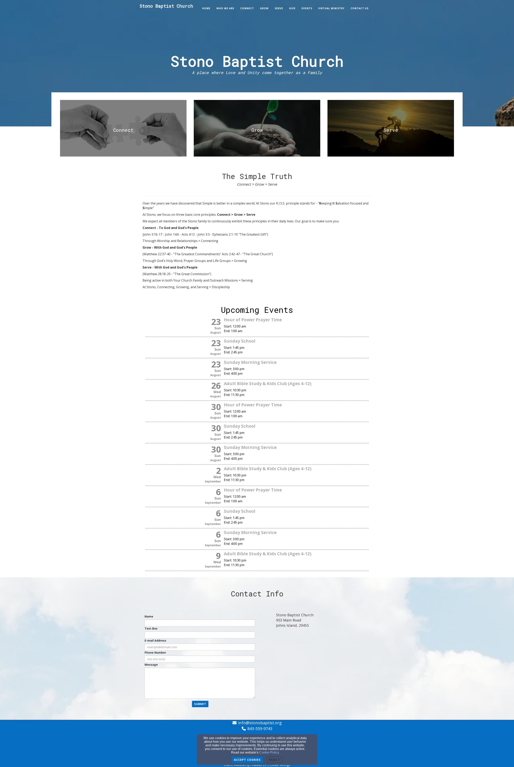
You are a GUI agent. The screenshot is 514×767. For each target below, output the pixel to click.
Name (149, 616)
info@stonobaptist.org (260, 722)
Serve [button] (279, 8)
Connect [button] (247, 8)
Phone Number (155, 652)
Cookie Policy (269, 752)
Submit (200, 704)
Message (151, 664)
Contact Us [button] (359, 8)
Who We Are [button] (225, 8)
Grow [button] (264, 8)
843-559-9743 (259, 728)
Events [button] (307, 8)
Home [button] (206, 8)
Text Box (151, 628)
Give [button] (292, 8)
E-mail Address (155, 640)
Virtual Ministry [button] (331, 8)
